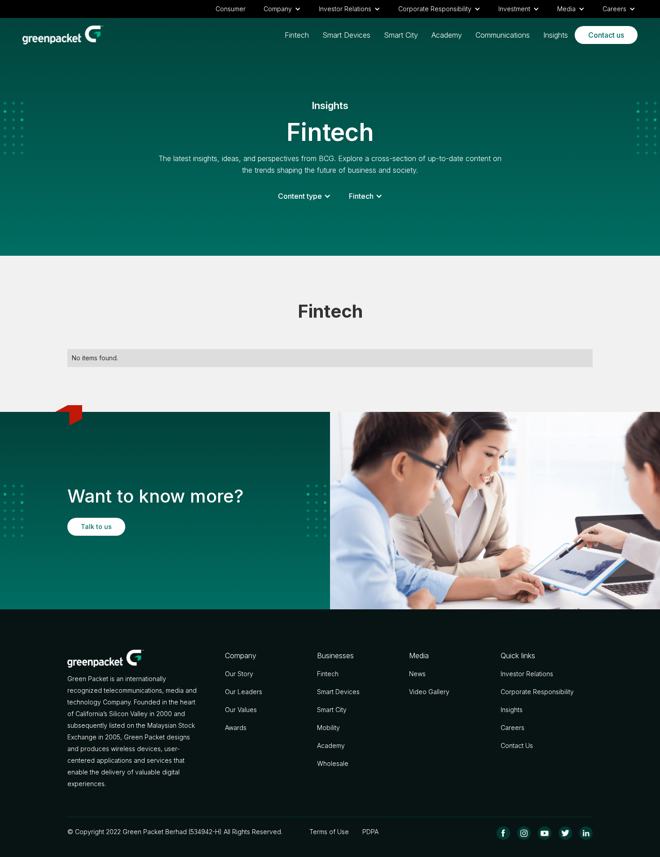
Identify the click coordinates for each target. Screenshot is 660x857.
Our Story (239, 674)
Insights (555, 35)
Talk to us (96, 526)
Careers (512, 727)
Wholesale (332, 763)
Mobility (328, 727)
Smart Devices (346, 35)
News (417, 674)
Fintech (297, 35)
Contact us (606, 35)
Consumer (231, 9)
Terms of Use (329, 831)
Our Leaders (243, 691)
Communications (502, 35)
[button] (282, 8)
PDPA (370, 831)
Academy (446, 35)
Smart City (401, 35)
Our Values (241, 709)
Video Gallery (429, 691)
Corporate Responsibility (537, 691)
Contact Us (517, 745)
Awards (235, 727)
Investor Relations (527, 674)
